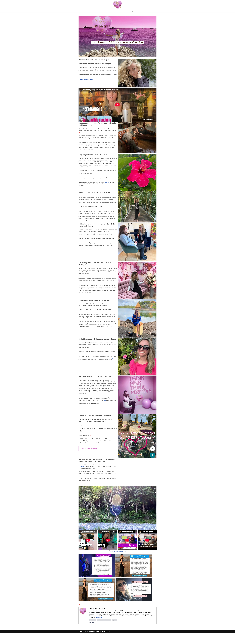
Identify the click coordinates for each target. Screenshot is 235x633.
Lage (112, 358)
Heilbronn (83, 466)
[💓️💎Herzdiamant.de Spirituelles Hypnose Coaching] (117, 5)
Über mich (109, 11)
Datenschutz (103, 631)
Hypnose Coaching (119, 11)
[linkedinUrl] (93, 623)
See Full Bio (99, 617)
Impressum (97, 631)
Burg (99, 183)
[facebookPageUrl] (89, 623)
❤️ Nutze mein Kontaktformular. (86, 79)
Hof (105, 400)
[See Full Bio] (102, 617)
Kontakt (141, 11)
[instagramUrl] (90, 623)
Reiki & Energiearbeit (131, 11)
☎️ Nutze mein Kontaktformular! (86, 604)
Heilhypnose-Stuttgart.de (98, 11)
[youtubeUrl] (92, 623)
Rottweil (107, 182)
